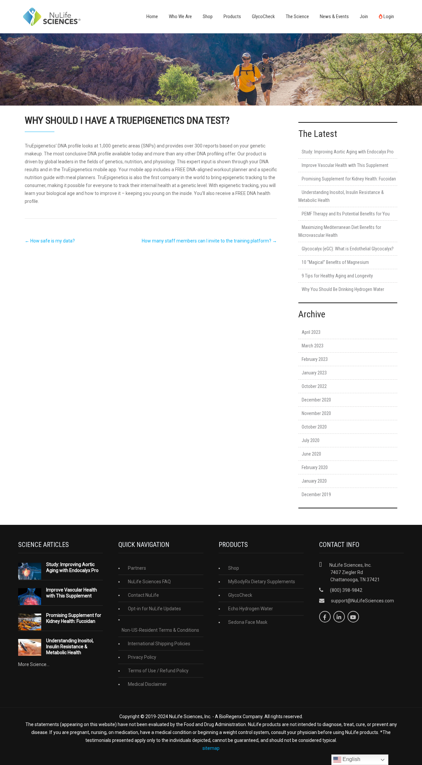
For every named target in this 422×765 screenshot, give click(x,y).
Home (152, 16)
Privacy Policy (142, 657)
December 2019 (316, 494)
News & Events (334, 16)
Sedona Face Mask (247, 622)
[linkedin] (339, 616)
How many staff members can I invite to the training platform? (209, 240)
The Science (297, 16)
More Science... (33, 664)
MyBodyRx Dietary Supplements (261, 581)
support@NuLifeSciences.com (362, 600)
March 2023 (312, 345)
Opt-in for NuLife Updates (154, 608)
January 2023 (314, 372)
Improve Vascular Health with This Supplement (345, 165)
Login (388, 16)
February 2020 (315, 467)
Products (232, 16)
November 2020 (316, 413)
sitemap (211, 748)
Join (364, 16)
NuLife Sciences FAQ (149, 581)
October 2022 (314, 386)
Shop (208, 16)
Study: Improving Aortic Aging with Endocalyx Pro (348, 151)
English (350, 759)
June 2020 (311, 454)
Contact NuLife (143, 595)
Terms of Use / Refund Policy (158, 670)
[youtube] (353, 616)
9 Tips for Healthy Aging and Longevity (337, 275)
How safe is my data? (50, 240)
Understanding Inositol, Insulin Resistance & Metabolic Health (70, 646)
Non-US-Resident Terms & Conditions (160, 630)
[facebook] (325, 616)
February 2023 (315, 359)
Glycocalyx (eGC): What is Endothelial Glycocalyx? (348, 248)
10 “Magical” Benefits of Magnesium (335, 262)
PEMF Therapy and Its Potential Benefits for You (346, 213)
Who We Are (180, 16)
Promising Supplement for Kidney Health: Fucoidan (349, 178)
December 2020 (316, 399)
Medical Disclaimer (147, 684)
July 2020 (310, 440)
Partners (137, 568)
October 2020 (314, 427)
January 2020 (314, 481)
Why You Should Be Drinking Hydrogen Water (343, 289)
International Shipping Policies (159, 643)
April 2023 (311, 332)
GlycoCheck (263, 16)
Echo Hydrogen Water (250, 608)
